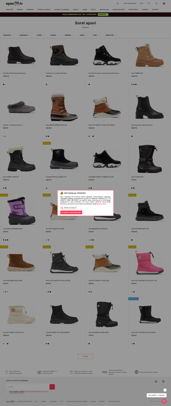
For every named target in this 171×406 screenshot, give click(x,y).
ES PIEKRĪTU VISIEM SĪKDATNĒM (71, 212)
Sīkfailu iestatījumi (70, 208)
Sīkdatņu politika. (101, 204)
